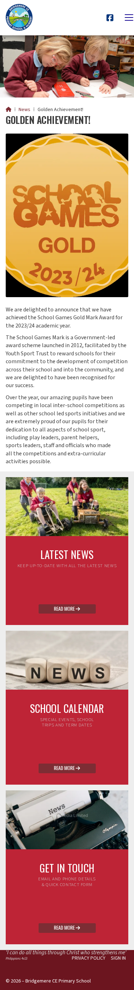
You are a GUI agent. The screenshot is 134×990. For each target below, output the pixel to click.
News (24, 109)
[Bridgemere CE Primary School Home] (19, 17)
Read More (67, 608)
